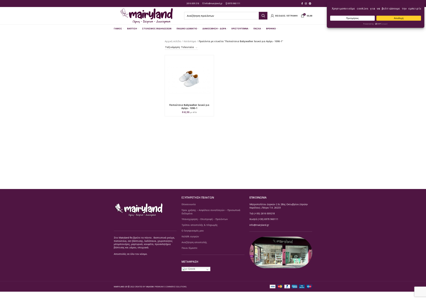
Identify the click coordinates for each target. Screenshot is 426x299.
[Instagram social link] (306, 3)
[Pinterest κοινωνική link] (310, 3)
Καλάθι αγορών (190, 236)
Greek (191, 269)
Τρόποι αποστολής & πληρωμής (200, 224)
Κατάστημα (190, 41)
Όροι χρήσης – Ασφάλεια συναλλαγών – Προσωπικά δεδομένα (211, 211)
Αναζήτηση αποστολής (194, 242)
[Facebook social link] (302, 3)
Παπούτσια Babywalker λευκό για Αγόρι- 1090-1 (189, 106)
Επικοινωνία (189, 204)
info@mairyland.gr (213, 3)
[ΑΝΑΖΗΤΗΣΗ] (263, 16)
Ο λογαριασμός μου (193, 230)
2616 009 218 (192, 3)
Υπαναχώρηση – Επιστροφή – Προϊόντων (205, 219)
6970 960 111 (233, 3)
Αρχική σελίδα (173, 41)
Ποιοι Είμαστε (189, 248)
